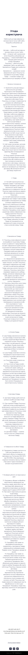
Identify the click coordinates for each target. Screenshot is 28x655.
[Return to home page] (14, 612)
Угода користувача (14, 642)
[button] (10, 649)
